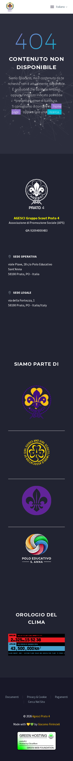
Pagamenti (61, 697)
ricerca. (54, 112)
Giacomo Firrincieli (49, 724)
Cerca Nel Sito (36, 702)
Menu (52, 7)
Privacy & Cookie (37, 697)
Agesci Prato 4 (41, 716)
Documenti (12, 697)
